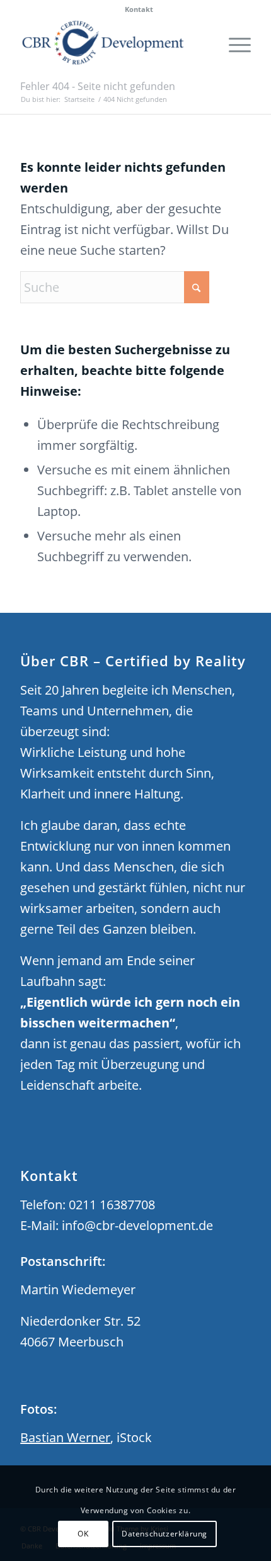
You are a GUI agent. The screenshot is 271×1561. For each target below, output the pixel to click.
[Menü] (233, 43)
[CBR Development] (112, 43)
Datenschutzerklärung (164, 1533)
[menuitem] (138, 9)
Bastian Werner (65, 1437)
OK (83, 1533)
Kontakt (139, 9)
